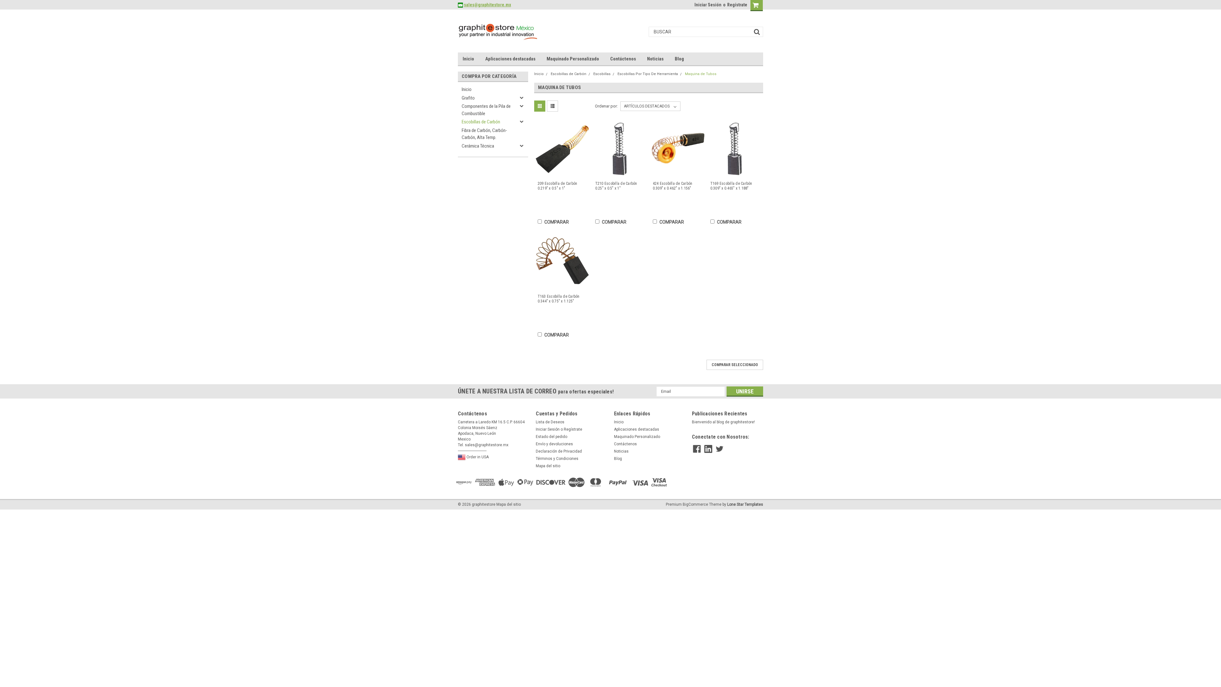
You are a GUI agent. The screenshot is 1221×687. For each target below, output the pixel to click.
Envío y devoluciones (554, 444)
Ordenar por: (606, 106)
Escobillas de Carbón (481, 122)
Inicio (468, 59)
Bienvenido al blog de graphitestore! (723, 422)
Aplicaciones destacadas (510, 59)
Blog (679, 59)
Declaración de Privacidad (559, 451)
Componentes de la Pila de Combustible (486, 109)
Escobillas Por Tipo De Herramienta (647, 74)
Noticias (655, 59)
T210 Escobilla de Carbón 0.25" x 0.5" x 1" (616, 186)
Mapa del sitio (548, 466)
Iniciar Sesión (707, 4)
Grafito (468, 98)
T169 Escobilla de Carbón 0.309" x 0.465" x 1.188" (731, 186)
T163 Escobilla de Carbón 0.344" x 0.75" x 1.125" (559, 298)
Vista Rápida (562, 171)
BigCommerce (695, 504)
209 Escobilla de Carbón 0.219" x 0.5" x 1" (557, 186)
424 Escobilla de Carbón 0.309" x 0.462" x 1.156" (673, 186)
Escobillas (601, 74)
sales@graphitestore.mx (487, 4)
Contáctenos (623, 59)
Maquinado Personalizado (573, 59)
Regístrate (737, 4)
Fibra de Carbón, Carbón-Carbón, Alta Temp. (484, 134)
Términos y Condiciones (557, 458)
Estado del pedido (551, 436)
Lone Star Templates (745, 504)
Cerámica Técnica (478, 146)
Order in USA (477, 457)
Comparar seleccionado (735, 365)
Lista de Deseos (550, 422)
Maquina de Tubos (700, 74)
